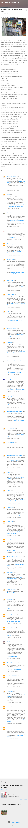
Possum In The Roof (12, 273)
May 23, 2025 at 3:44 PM (13, 739)
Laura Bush (10, 507)
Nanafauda (10, 691)
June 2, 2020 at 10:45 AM (13, 190)
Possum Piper (10, 244)
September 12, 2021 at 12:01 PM (15, 585)
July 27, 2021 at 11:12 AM (13, 438)
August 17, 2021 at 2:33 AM (13, 503)
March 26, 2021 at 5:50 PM (13, 290)
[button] (26, 10)
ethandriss (9, 599)
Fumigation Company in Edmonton (16, 352)
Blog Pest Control (12, 2)
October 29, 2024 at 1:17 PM (14, 702)
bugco (8, 311)
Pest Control (20, 286)
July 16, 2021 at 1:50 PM (13, 424)
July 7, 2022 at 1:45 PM (12, 671)
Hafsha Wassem (11, 615)
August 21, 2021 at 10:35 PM (14, 535)
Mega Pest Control (11, 176)
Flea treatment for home (14, 655)
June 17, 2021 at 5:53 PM (13, 374)
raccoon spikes (12, 237)
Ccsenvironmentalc (12, 675)
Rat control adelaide (14, 460)
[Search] (26, 3)
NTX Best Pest (10, 428)
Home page (3, 6)
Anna (8, 194)
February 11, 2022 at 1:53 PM (14, 637)
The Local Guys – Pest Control (14, 411)
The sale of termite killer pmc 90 (11, 804)
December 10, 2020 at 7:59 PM (14, 276)
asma (8, 707)
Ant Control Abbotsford (13, 592)
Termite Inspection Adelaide (14, 532)
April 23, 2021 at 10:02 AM (13, 338)
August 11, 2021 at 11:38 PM (14, 468)
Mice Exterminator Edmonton (14, 578)
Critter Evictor (10, 212)
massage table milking (12, 727)
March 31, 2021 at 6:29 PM (13, 307)
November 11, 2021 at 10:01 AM (15, 610)
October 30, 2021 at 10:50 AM (14, 595)
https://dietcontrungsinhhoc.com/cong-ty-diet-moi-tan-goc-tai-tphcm (16, 205)
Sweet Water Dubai (11, 663)
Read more (23, 800)
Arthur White (10, 280)
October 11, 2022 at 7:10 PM (14, 687)
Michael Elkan (17, 825)
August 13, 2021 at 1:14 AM (13, 486)
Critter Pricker (10, 231)
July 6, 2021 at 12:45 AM (13, 407)
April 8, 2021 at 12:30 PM (13, 324)
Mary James (10, 572)
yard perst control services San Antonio (16, 500)
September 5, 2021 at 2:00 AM (14, 568)
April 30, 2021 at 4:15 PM (13, 356)
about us (9, 449)
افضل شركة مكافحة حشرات (13, 621)
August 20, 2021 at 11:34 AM (14, 517)
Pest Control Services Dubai (14, 669)
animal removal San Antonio (17, 220)
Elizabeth (9, 642)
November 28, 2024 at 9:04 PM (14, 723)
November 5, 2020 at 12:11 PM (14, 239)
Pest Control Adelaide (14, 549)
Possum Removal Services (17, 272)
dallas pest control (11, 405)
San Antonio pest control (15, 320)
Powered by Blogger (15, 822)
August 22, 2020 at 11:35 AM (14, 226)
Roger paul (9, 379)
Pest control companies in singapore (16, 389)
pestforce (9, 342)
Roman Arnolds (11, 442)
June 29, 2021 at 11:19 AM (13, 391)
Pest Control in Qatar (16, 515)
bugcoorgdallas (11, 396)
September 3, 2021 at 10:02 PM (14, 552)
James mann (10, 294)
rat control (18, 682)
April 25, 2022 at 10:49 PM (13, 658)
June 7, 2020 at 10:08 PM (13, 208)
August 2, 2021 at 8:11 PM (13, 451)
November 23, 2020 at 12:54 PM (15, 255)
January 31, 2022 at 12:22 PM (14, 623)
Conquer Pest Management (14, 360)
